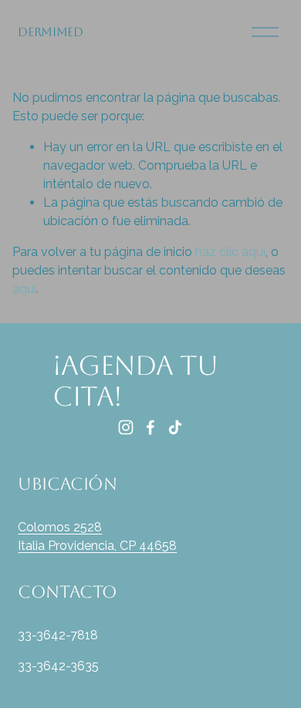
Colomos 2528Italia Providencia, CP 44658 (97, 536)
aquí (24, 289)
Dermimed (50, 32)
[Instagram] (126, 427)
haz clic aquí (230, 251)
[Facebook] (150, 427)
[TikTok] (175, 427)
